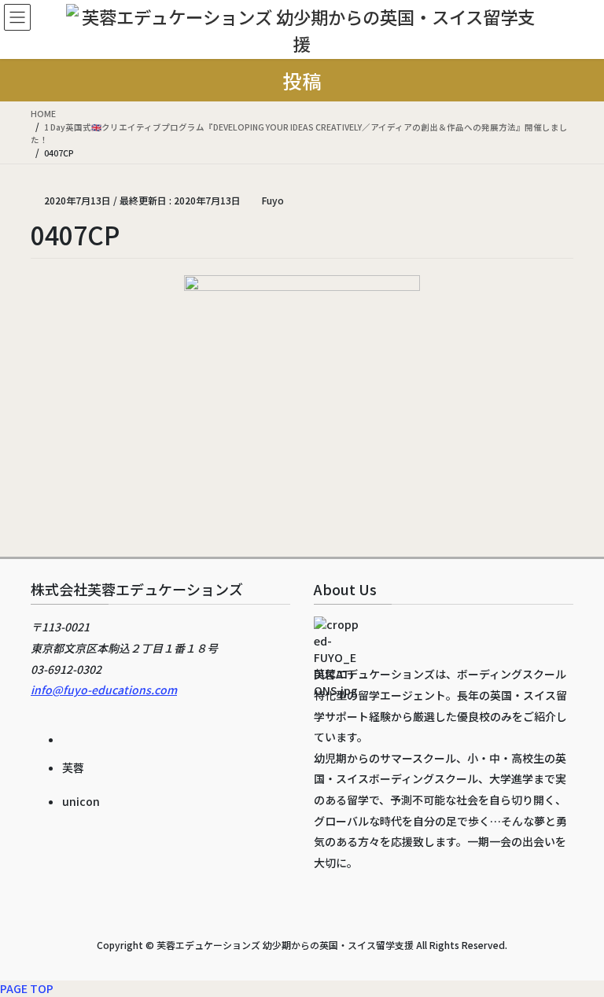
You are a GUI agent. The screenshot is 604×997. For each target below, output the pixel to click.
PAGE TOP (26, 988)
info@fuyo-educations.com (104, 689)
